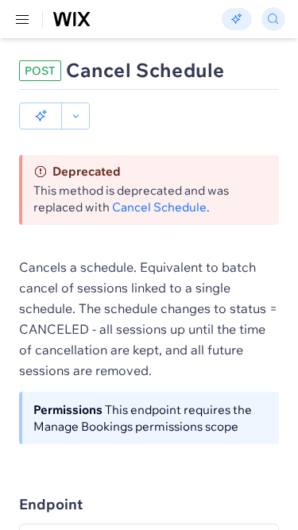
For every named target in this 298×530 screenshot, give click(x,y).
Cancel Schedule (159, 207)
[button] (40, 116)
